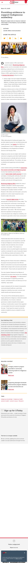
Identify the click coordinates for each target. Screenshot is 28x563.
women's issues (14, 401)
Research (21, 401)
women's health (5, 401)
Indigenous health (18, 399)
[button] (5, 38)
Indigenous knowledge (6, 399)
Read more (11, 375)
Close (24, 554)
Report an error (14, 547)
